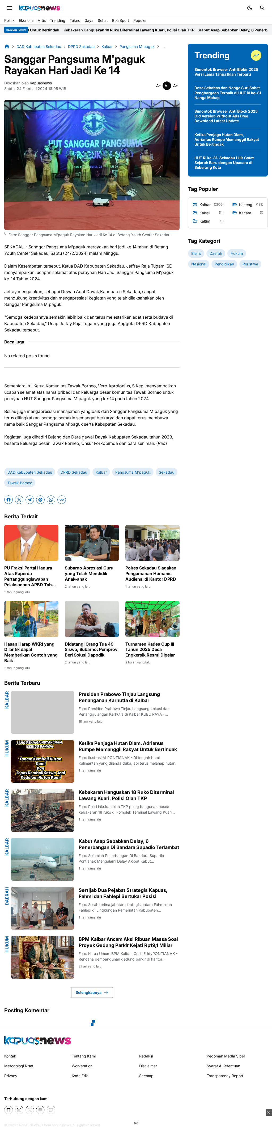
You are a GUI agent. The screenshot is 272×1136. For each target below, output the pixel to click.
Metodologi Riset (18, 1066)
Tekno (75, 20)
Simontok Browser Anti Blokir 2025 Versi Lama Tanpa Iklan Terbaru (226, 71)
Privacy (10, 1075)
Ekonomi (26, 20)
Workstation (82, 1066)
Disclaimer (148, 1066)
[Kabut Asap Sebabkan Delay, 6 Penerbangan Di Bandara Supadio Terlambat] (42, 859)
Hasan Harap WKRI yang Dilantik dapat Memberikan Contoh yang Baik (31, 652)
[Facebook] (8, 499)
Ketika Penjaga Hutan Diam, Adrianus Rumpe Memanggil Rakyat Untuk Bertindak (128, 746)
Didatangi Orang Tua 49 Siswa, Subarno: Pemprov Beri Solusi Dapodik (91, 649)
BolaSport (120, 20)
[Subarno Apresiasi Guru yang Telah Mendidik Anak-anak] (92, 543)
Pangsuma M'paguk (132, 472)
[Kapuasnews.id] (37, 1040)
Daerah (7, 896)
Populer (140, 20)
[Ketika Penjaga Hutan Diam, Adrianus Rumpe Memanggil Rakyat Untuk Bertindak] (42, 761)
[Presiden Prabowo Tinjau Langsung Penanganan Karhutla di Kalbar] (42, 712)
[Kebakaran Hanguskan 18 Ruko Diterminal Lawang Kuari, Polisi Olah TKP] (42, 810)
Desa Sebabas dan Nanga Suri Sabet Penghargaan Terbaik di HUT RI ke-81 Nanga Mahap (227, 92)
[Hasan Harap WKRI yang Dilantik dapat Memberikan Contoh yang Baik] (31, 619)
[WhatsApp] (51, 499)
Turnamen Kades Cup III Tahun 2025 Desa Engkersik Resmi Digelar (150, 649)
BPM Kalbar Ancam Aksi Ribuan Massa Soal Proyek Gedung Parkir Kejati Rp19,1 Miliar (128, 942)
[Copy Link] (61, 499)
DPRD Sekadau (74, 472)
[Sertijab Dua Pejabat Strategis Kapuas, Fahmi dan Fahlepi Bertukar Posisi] (42, 908)
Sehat (103, 20)
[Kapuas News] (39, 8)
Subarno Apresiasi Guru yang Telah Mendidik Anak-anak (89, 573)
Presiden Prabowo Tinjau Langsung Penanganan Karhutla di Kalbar (119, 697)
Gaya (89, 20)
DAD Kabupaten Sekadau (29, 472)
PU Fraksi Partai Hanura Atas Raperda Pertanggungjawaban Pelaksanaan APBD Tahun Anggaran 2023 (30, 576)
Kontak (10, 1056)
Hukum (7, 748)
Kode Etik (80, 1075)
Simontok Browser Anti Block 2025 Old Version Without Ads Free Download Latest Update (226, 116)
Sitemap (146, 1075)
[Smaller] (158, 85)
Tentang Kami (84, 1056)
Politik (9, 20)
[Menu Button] (9, 8)
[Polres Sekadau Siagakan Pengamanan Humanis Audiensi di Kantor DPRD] (152, 543)
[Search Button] (262, 8)
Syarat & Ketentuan (223, 1066)
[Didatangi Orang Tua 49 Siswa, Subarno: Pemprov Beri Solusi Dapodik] (92, 619)
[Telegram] (30, 499)
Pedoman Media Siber (226, 1056)
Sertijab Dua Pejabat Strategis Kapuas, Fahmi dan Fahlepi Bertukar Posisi (123, 893)
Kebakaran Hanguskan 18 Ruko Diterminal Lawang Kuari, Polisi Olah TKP (71, 30)
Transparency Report (225, 1075)
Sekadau (166, 472)
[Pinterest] (40, 499)
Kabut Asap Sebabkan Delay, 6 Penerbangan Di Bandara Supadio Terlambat (129, 844)
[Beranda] (7, 46)
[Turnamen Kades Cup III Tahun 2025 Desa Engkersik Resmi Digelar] (152, 619)
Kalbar (101, 472)
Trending (57, 20)
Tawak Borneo (19, 483)
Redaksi (146, 1056)
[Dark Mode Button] (249, 8)
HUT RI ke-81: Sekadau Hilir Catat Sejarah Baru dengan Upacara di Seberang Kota (224, 162)
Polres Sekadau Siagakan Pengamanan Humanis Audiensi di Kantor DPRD (150, 573)
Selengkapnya (88, 992)
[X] (19, 499)
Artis (42, 20)
